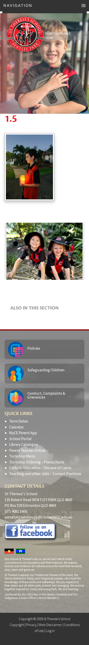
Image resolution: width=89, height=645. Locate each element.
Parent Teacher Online (27, 450)
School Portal (20, 438)
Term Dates (18, 421)
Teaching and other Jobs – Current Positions (45, 473)
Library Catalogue (23, 444)
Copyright (17, 624)
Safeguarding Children (45, 370)
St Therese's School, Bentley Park (25, 34)
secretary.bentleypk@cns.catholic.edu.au (39, 517)
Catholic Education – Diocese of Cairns (40, 467)
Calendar (16, 427)
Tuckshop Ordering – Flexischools (36, 462)
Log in (50, 630)
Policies (33, 348)
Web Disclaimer (50, 624)
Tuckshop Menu (22, 456)
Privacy (31, 624)
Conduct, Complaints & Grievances (46, 395)
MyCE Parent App (23, 432)
